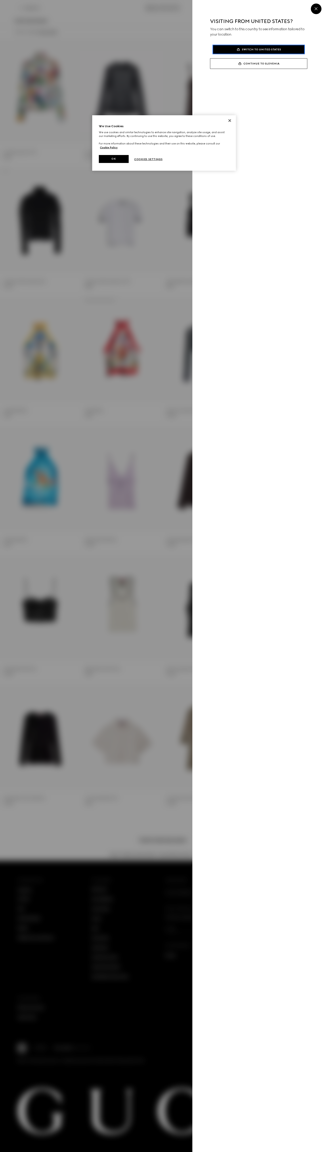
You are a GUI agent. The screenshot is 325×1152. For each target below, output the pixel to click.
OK (113, 158)
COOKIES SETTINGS (148, 159)
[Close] (316, 9)
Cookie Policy (109, 147)
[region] (164, 143)
